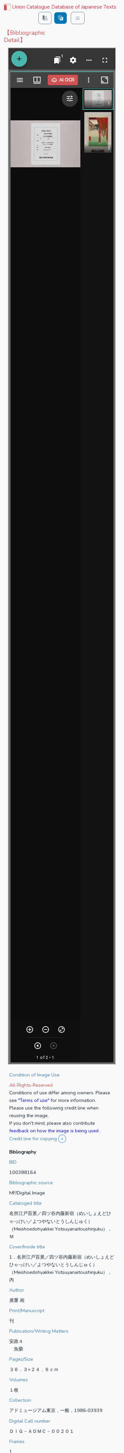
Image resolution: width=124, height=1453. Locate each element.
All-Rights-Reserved (31, 1085)
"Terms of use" (33, 1100)
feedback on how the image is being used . (55, 1130)
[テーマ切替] (45, 18)
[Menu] (78, 18)
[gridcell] (59, 7)
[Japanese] (60, 18)
